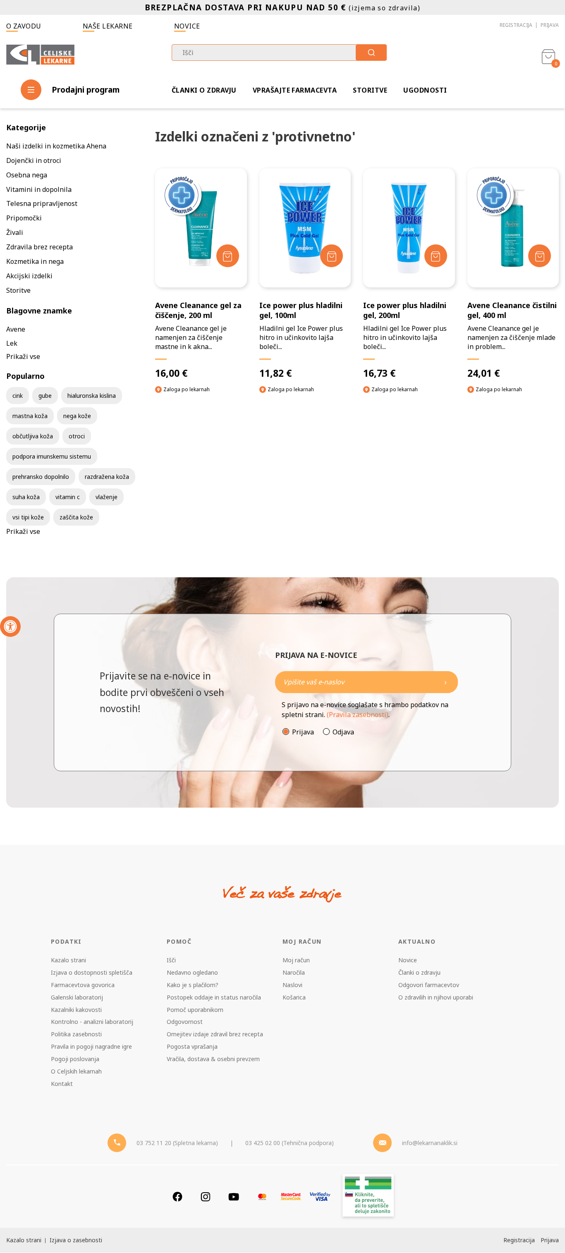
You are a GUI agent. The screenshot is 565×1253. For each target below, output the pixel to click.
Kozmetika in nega (35, 261)
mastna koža (30, 416)
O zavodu (23, 26)
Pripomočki (24, 217)
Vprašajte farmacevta (295, 90)
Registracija (516, 25)
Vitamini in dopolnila (39, 189)
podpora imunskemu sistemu (51, 456)
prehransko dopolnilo (40, 477)
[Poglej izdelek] (305, 228)
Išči (171, 960)
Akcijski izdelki (29, 275)
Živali (14, 232)
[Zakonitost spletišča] (368, 1197)
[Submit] (371, 52)
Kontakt (62, 1084)
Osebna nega (26, 174)
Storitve (370, 90)
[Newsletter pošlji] (445, 682)
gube (45, 395)
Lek (11, 343)
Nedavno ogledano (192, 972)
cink (17, 395)
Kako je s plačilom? (192, 985)
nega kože (77, 416)
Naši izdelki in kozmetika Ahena (56, 146)
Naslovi (292, 985)
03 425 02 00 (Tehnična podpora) (289, 1143)
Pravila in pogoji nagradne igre (91, 1046)
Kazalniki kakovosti (76, 1010)
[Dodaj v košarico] (227, 255)
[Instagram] (205, 1196)
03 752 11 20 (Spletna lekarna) (177, 1143)
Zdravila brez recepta (39, 246)
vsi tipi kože (28, 517)
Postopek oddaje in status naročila (214, 997)
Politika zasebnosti (76, 1034)
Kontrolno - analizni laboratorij (92, 1022)
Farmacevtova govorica (83, 985)
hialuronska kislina (91, 395)
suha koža (26, 497)
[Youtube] (234, 1196)
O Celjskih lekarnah (76, 1071)
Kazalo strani (68, 960)
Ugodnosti (425, 90)
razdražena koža (107, 477)
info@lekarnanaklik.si (429, 1143)
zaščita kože (76, 517)
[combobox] (279, 52)
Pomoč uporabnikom (195, 1010)
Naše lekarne (108, 26)
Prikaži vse (23, 356)
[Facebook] (177, 1196)
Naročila (293, 972)
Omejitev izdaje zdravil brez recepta (215, 1034)
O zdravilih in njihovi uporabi (435, 997)
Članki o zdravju (204, 90)
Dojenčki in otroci (33, 160)
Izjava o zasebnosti (76, 1240)
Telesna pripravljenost (41, 203)
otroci (77, 436)
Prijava (550, 25)
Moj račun (296, 960)
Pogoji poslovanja (75, 1059)
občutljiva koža (32, 436)
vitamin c (67, 497)
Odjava (343, 731)
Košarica (294, 997)
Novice (187, 26)
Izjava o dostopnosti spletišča (91, 972)
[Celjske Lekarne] (40, 55)
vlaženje (106, 497)
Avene (15, 329)
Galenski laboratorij (77, 997)
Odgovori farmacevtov (428, 985)
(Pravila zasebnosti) (357, 714)
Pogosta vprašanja (192, 1046)
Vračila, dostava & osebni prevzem (213, 1059)
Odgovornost (185, 1022)
